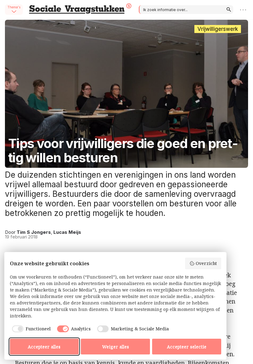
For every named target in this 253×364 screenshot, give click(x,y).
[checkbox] (30, 328)
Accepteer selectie (186, 347)
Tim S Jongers (34, 232)
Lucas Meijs (67, 232)
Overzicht (206, 263)
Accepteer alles (44, 347)
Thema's (13, 7)
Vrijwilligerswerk (217, 29)
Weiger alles (115, 347)
